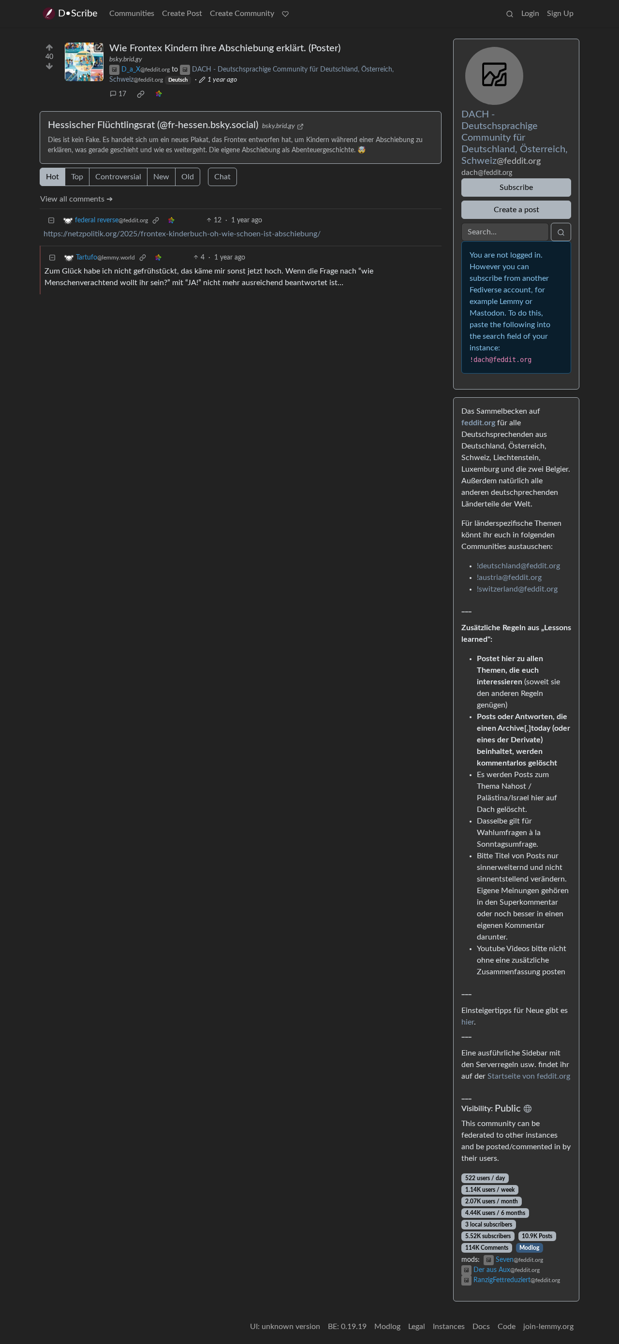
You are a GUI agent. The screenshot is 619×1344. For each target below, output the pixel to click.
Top (77, 177)
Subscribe (516, 187)
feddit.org (478, 423)
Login (530, 13)
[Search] (509, 13)
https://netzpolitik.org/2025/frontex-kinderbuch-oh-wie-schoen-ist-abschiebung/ (182, 234)
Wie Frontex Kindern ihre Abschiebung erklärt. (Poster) (224, 48)
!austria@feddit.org (509, 577)
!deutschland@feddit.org (518, 566)
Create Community (242, 13)
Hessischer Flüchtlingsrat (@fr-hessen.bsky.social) (153, 125)
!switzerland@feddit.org (517, 589)
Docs (481, 1326)
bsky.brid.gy (125, 59)
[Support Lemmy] (285, 13)
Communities (131, 13)
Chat (222, 177)
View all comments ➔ (76, 199)
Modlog (529, 1248)
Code (507, 1326)
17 (122, 94)
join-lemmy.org (548, 1326)
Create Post (182, 13)
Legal (416, 1326)
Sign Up (560, 13)
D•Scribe (78, 13)
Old (187, 177)
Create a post (516, 210)
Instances (449, 1326)
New (161, 177)
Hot (52, 177)
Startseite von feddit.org (528, 1076)
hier (467, 1022)
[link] (141, 94)
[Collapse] (51, 220)
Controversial (118, 177)
